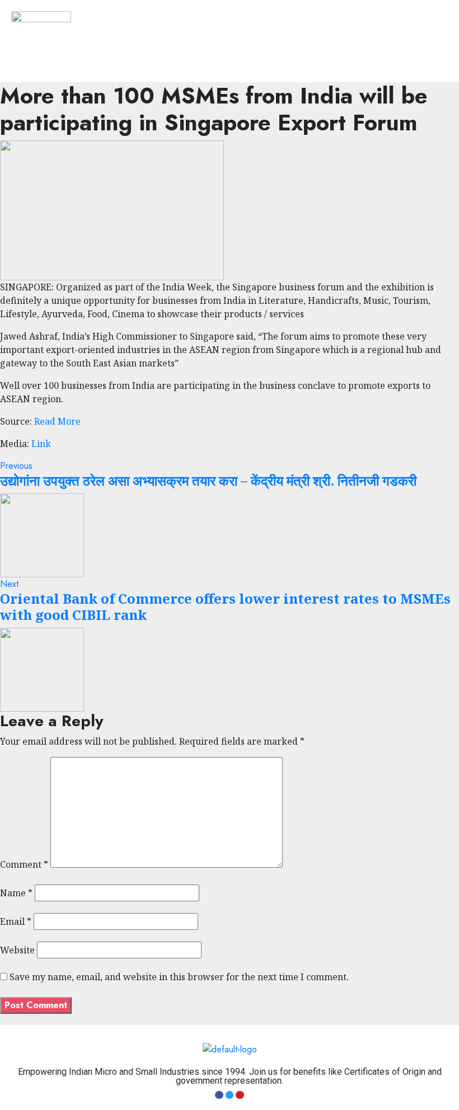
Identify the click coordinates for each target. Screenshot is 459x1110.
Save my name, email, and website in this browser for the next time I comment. (179, 977)
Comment (24, 864)
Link (41, 444)
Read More (57, 421)
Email (15, 921)
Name (16, 893)
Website (17, 950)
